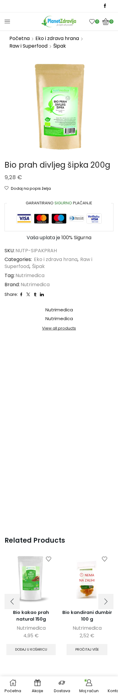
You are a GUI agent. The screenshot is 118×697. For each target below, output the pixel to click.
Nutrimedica (29, 275)
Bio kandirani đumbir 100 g (87, 615)
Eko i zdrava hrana (57, 38)
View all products (59, 328)
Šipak (59, 45)
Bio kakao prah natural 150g (31, 615)
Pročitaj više (87, 649)
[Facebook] (105, 6)
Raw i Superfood (28, 45)
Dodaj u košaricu (31, 649)
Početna (19, 38)
